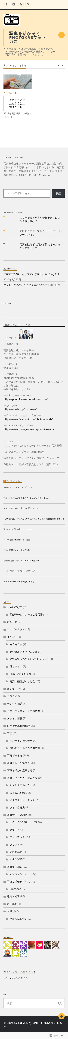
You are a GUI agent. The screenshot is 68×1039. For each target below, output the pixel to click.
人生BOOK (16, 859)
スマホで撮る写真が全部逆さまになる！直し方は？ (40, 219)
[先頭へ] (61, 1016)
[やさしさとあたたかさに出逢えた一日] (17, 81)
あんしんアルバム (20, 785)
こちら (40, 175)
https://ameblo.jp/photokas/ (20, 409)
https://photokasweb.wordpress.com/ (25, 399)
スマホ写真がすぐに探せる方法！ (17, 550)
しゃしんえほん (18, 792)
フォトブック (17, 837)
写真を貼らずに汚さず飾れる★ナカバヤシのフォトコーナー (41, 246)
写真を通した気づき (18, 763)
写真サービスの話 (17, 814)
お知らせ (12, 622)
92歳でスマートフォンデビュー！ (17, 487)
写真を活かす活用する (19, 770)
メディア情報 (14, 718)
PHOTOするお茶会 (20, 674)
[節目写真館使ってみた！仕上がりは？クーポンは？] (6, 230)
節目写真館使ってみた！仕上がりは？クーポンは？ (41, 232)
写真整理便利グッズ (18, 881)
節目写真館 (16, 852)
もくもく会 (16, 644)
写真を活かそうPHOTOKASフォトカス (28, 37)
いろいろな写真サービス (23, 822)
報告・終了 (13, 896)
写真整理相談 (14, 866)
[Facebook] (6, 4)
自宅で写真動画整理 (18, 725)
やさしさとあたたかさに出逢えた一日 (17, 103)
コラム (11, 696)
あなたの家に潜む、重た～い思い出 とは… (21, 508)
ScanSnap (15, 889)
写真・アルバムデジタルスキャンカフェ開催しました (26, 498)
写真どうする (14, 755)
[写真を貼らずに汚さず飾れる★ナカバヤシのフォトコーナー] (6, 243)
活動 (9, 911)
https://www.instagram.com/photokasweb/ (28, 429)
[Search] (28, 4)
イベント (12, 636)
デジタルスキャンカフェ (23, 651)
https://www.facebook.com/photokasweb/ (28, 419)
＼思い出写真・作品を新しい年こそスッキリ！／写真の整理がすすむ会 (33, 519)
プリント (15, 844)
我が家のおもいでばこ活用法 (26, 614)
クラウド (15, 829)
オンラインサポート (21, 874)
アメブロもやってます (14, 481)
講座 (9, 733)
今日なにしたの (18, 918)
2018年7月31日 (12, 113)
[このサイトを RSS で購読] (4, 481)
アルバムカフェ (11, 93)
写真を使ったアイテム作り (22, 777)
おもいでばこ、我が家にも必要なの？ (19, 571)
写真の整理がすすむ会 (22, 681)
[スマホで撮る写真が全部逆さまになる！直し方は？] (6, 216)
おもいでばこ (14, 607)
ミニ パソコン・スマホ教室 (23, 711)
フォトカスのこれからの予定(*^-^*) (24, 285)
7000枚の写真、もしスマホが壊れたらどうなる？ (31, 274)
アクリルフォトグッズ (22, 800)
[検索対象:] (34, 1003)
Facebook (7, 303)
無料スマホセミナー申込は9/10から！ (19, 582)
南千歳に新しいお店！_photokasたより (21, 561)
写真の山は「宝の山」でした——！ (18, 529)
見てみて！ (16, 666)
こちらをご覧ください (16, 977)
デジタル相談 (14, 703)
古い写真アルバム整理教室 (25, 748)
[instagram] (13, 4)
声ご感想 (12, 904)
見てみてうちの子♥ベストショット (29, 659)
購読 (58, 193)
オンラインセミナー (21, 740)
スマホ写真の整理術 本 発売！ (17, 540)
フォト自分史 (17, 807)
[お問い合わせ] (21, 4)
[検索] (60, 1003)
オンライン (13, 688)
